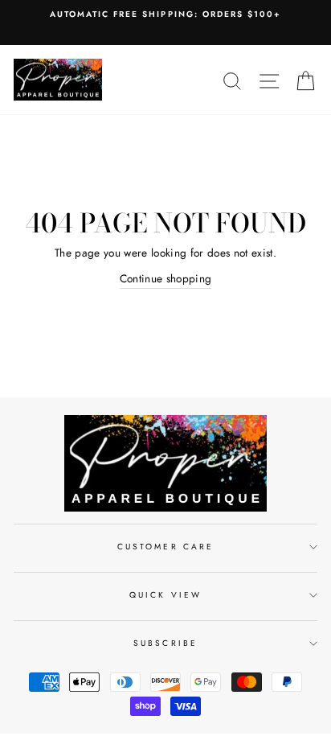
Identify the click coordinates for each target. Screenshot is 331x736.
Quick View (165, 595)
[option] (165, 14)
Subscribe (165, 643)
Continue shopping (166, 278)
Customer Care (165, 547)
